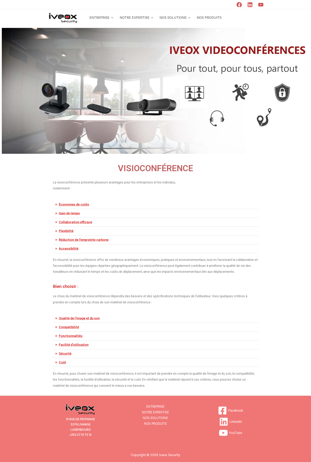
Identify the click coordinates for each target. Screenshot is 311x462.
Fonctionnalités (70, 336)
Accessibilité (68, 248)
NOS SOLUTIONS (172, 17)
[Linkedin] (250, 4)
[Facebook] (239, 4)
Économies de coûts (74, 204)
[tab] (155, 204)
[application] (111, 17)
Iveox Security (169, 455)
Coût (62, 362)
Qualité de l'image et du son (79, 318)
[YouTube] (260, 4)
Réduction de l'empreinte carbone (84, 240)
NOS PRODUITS (209, 17)
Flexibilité (66, 231)
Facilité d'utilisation (74, 345)
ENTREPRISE (99, 17)
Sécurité (65, 353)
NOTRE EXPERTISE (134, 17)
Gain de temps (69, 213)
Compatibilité (69, 327)
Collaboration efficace (75, 222)
